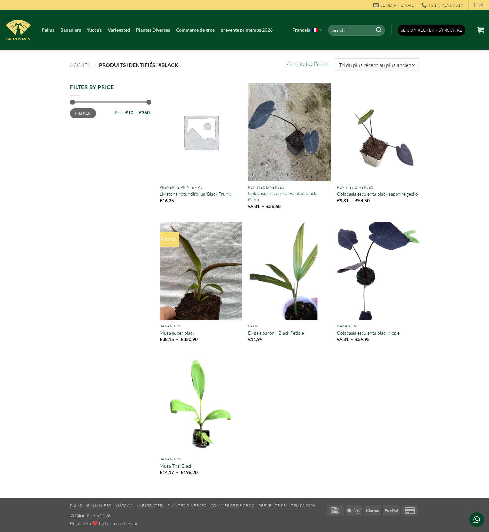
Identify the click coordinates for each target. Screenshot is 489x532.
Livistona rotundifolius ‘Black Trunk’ (196, 194)
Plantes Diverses (153, 30)
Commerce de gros (195, 30)
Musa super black (177, 333)
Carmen (113, 523)
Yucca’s (94, 30)
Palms (48, 30)
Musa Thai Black (176, 466)
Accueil (81, 65)
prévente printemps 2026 (247, 30)
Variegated (119, 30)
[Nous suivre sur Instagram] (481, 5)
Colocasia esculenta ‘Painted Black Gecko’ (282, 196)
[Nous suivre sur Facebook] (474, 5)
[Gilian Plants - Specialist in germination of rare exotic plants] (18, 30)
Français (301, 30)
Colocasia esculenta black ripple (368, 333)
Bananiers (70, 30)
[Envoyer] (378, 30)
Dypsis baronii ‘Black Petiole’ (277, 333)
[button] (432, 30)
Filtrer (83, 113)
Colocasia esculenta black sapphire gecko (377, 194)
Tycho (133, 523)
